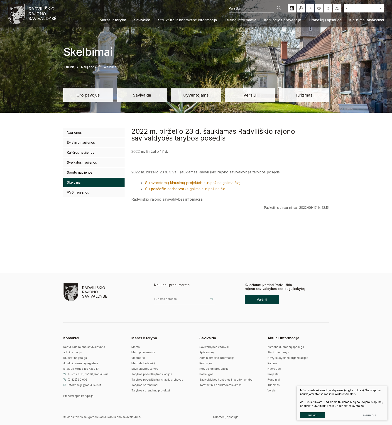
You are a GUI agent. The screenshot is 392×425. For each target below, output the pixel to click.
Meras (135, 347)
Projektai (273, 374)
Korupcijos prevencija (213, 368)
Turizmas (304, 95)
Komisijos (206, 363)
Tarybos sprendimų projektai (150, 390)
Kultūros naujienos (80, 152)
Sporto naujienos (79, 172)
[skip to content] (310, 8)
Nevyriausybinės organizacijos (287, 357)
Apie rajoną (206, 352)
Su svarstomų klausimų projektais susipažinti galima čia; (192, 182)
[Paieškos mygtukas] (279, 8)
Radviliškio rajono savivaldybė (42, 13)
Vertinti (262, 299)
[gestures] (301, 8)
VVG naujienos (78, 192)
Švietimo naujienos (81, 142)
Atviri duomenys (278, 352)
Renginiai (273, 379)
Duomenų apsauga (225, 417)
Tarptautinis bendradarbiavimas (220, 385)
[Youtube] (319, 8)
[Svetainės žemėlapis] (337, 8)
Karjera (272, 363)
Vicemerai (138, 357)
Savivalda (142, 95)
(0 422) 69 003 (78, 379)
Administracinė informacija (216, 357)
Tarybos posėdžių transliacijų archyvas (157, 379)
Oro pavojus (88, 95)
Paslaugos (206, 374)
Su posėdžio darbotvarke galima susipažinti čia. (185, 189)
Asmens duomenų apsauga (285, 347)
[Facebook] (328, 8)
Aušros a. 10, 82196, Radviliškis (88, 374)
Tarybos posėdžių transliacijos (151, 374)
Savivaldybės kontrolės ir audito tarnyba (225, 379)
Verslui (250, 95)
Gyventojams (196, 95)
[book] (292, 8)
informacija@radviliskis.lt (84, 385)
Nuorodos (274, 368)
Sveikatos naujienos (82, 162)
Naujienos (88, 67)
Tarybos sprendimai (144, 385)
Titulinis (68, 67)
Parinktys (369, 415)
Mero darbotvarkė (143, 363)
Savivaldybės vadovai (214, 347)
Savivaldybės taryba (144, 368)
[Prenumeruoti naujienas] (211, 299)
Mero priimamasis (143, 352)
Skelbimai (74, 182)
